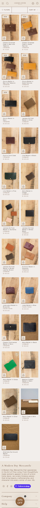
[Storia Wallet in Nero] (10, 103)
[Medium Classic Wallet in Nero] (29, 364)
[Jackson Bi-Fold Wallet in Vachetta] (10, 213)
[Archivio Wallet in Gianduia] (29, 252)
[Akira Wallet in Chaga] (29, 176)
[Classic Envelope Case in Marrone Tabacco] (10, 28)
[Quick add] (4, 448)
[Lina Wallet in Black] (29, 140)
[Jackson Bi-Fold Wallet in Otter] (29, 103)
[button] (20, 501)
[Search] (7, 3)
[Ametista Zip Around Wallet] (10, 437)
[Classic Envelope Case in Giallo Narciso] (29, 28)
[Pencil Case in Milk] (29, 401)
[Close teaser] (25, 496)
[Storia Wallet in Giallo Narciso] (29, 66)
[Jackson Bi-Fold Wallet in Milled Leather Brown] (10, 252)
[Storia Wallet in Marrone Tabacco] (10, 66)
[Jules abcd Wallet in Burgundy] (10, 290)
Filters (7, 10)
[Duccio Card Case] (10, 140)
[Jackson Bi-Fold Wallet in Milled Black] (29, 213)
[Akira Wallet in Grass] (10, 364)
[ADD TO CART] (4, 38)
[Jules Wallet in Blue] (29, 290)
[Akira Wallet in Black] (29, 327)
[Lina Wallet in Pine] (10, 176)
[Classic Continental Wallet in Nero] (10, 327)
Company (7, 496)
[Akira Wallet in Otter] (10, 401)
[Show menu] (3, 3)
